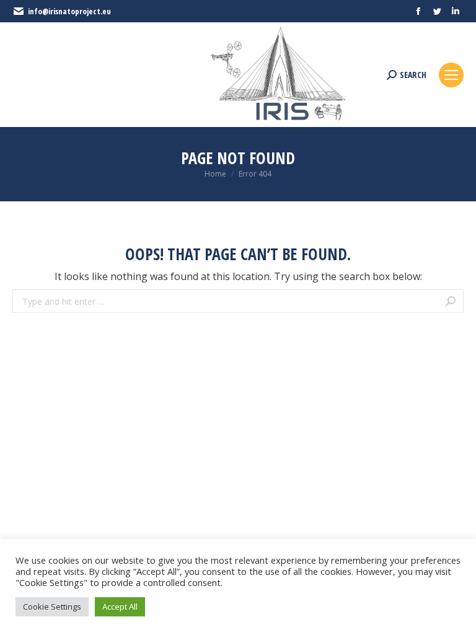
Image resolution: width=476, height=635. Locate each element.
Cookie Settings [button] (52, 606)
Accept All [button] (120, 606)
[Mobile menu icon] (451, 75)
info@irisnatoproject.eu (69, 11)
